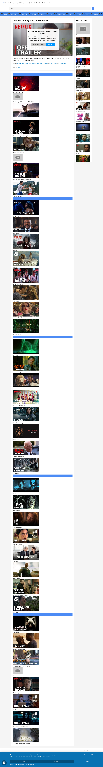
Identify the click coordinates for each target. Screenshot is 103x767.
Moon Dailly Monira (30, 63)
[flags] (54, 3)
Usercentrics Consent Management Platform (46, 48)
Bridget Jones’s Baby (81, 121)
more (87, 761)
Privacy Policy (80, 750)
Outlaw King (79, 55)
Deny (23, 761)
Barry (77, 153)
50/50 (77, 45)
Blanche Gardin (53, 63)
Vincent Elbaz (20, 63)
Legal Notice (89, 750)
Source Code (79, 142)
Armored (78, 78)
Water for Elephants (81, 100)
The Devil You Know (80, 111)
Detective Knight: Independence (80, 89)
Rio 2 (77, 132)
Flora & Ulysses (79, 34)
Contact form (71, 750)
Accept (50, 44)
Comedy (19, 67)
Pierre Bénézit (62, 63)
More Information (38, 44)
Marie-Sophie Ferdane (42, 63)
